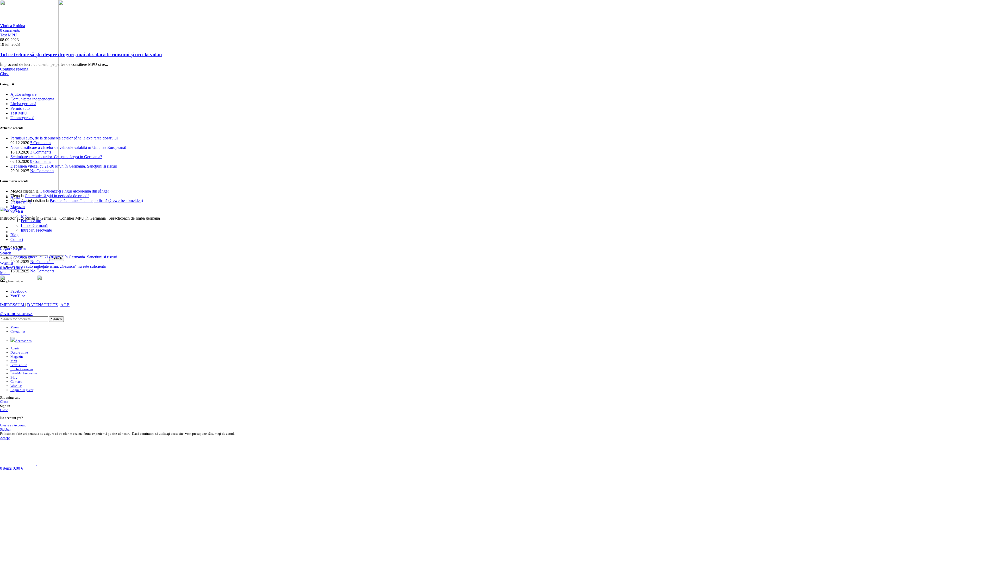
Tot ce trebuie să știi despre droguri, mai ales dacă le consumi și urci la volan (81, 54)
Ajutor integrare (23, 94)
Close (4, 74)
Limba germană (23, 103)
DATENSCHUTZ (42, 305)
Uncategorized (22, 118)
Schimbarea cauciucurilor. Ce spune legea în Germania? (56, 157)
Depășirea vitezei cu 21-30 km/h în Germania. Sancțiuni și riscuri (63, 166)
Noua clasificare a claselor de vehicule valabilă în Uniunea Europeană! (68, 147)
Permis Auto (31, 221)
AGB (65, 305)
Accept (5, 438)
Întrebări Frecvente (36, 230)
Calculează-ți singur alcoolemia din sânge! (74, 191)
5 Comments (40, 142)
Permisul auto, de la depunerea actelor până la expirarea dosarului (64, 138)
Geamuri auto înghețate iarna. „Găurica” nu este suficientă (58, 266)
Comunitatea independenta (32, 99)
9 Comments (40, 161)
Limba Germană (34, 225)
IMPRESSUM (12, 305)
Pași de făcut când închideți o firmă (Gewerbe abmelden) (96, 200)
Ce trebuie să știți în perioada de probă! (57, 196)
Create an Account (13, 425)
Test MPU (8, 35)
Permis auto (20, 108)
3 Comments (40, 152)
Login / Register (21, 390)
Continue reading (14, 69)
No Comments (42, 171)
